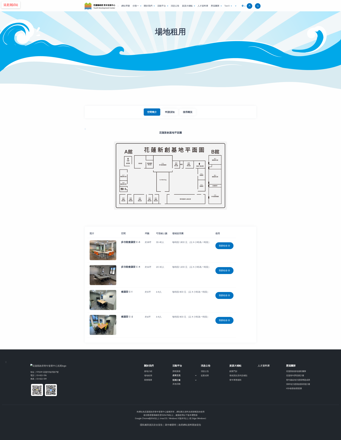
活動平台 (161, 6)
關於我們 (148, 6)
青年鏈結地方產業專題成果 (298, 380)
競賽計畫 (176, 380)
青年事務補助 (235, 380)
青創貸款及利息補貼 (238, 375)
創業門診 (233, 371)
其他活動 (176, 384)
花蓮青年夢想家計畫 (295, 375)
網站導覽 (125, 6)
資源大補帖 (187, 6)
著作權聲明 (170, 424)
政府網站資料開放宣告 (189, 424)
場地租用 (148, 375)
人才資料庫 (203, 6)
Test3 (227, 6)
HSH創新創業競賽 (294, 388)
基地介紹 (148, 371)
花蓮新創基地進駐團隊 (296, 371)
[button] (243, 6)
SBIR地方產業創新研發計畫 (298, 384)
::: (118, 6)
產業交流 (176, 375)
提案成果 (205, 375)
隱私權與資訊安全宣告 (151, 424)
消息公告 (175, 6)
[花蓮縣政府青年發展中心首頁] (100, 6)
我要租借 (223, 245)
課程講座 (176, 371)
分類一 (136, 6)
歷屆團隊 (215, 6)
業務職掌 (148, 380)
